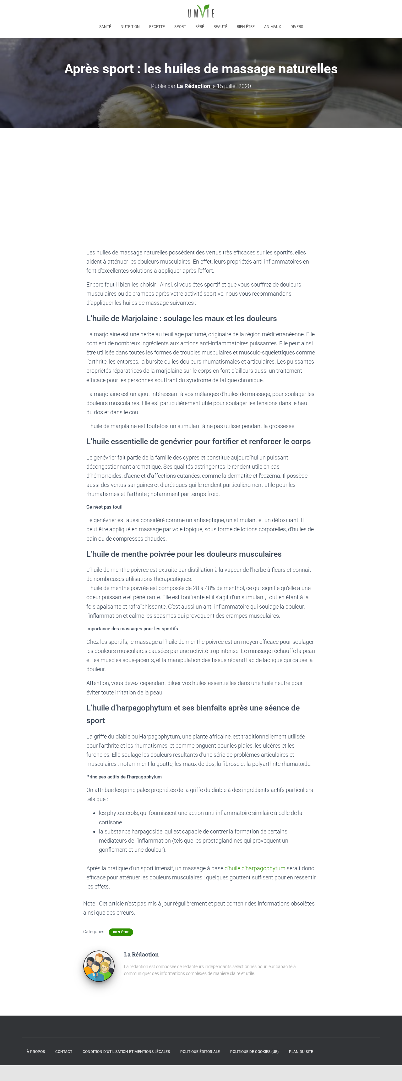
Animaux (272, 27)
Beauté (220, 27)
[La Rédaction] (99, 965)
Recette (157, 27)
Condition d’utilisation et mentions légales (126, 1052)
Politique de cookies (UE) (254, 1052)
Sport (180, 27)
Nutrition (130, 27)
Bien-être (246, 27)
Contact (63, 1052)
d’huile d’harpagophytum (255, 868)
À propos (36, 1052)
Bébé (199, 27)
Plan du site (301, 1052)
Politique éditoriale (200, 1052)
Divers (297, 27)
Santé (105, 27)
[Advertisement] (201, 175)
